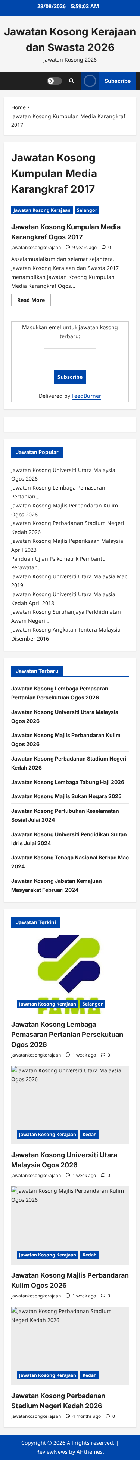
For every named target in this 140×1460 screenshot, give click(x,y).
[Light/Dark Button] (54, 80)
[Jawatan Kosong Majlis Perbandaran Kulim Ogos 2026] (70, 1225)
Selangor (87, 210)
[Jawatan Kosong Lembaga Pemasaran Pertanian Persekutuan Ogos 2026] (70, 974)
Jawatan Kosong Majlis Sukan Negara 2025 (66, 796)
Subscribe (118, 80)
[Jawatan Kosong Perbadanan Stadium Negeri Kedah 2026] (70, 1346)
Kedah (90, 1134)
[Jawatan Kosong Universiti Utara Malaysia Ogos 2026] (70, 1105)
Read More (34, 301)
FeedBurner (86, 395)
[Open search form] (71, 80)
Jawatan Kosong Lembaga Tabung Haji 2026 (67, 782)
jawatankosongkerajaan (36, 247)
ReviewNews (52, 1451)
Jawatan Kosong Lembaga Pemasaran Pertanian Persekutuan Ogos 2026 (67, 1034)
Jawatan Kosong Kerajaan (42, 210)
